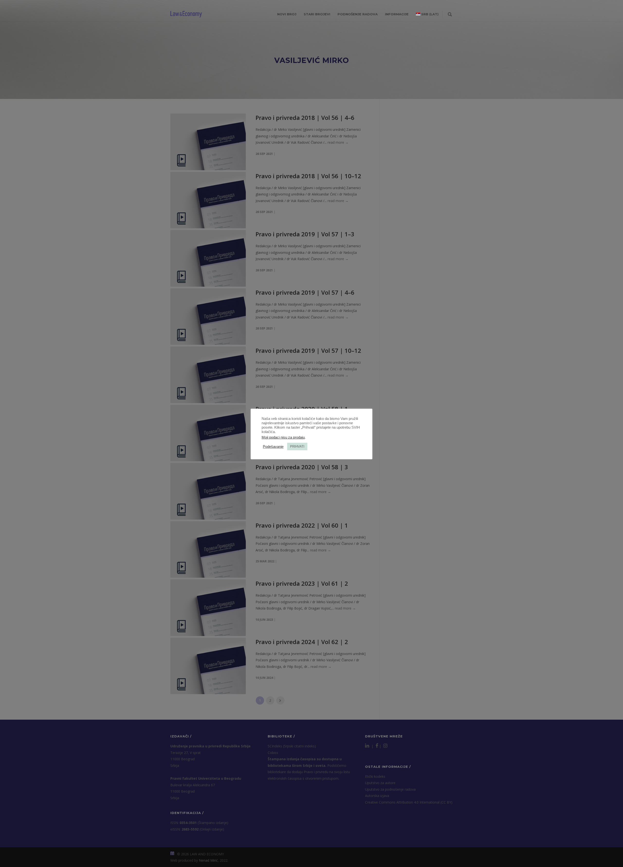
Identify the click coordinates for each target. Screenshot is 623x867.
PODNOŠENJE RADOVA (358, 14)
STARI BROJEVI (317, 14)
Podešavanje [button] (273, 447)
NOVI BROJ (286, 14)
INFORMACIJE (397, 14)
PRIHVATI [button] (297, 446)
